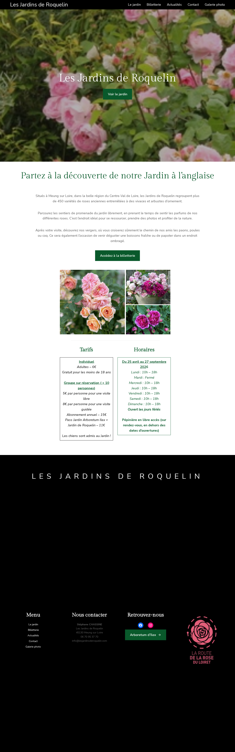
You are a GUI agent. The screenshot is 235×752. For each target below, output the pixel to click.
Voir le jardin (117, 94)
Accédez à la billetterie (117, 255)
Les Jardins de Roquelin (39, 4)
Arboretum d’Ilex (143, 635)
